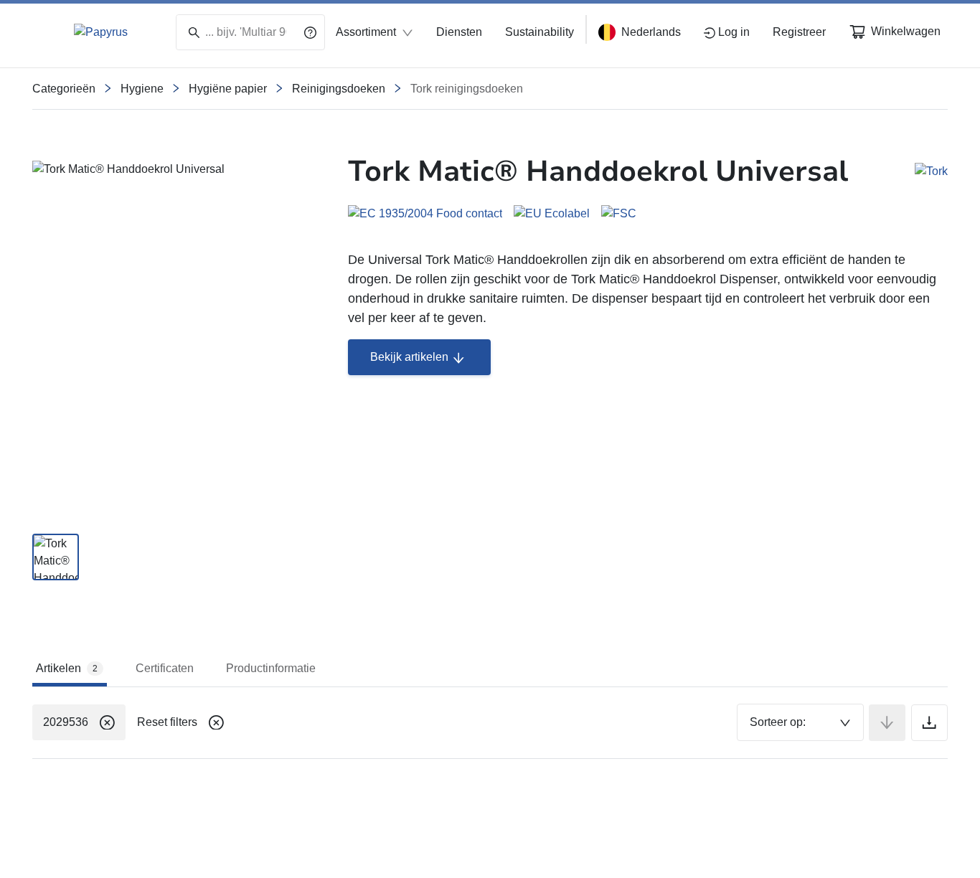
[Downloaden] (929, 722)
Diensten (459, 32)
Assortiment (366, 32)
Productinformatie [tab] (271, 668)
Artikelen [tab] (67, 668)
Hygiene (142, 88)
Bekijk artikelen (409, 357)
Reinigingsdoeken (338, 88)
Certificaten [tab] (165, 668)
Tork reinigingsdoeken (466, 88)
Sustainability (539, 32)
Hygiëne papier (228, 88)
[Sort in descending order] (887, 722)
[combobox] (800, 722)
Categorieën (63, 88)
